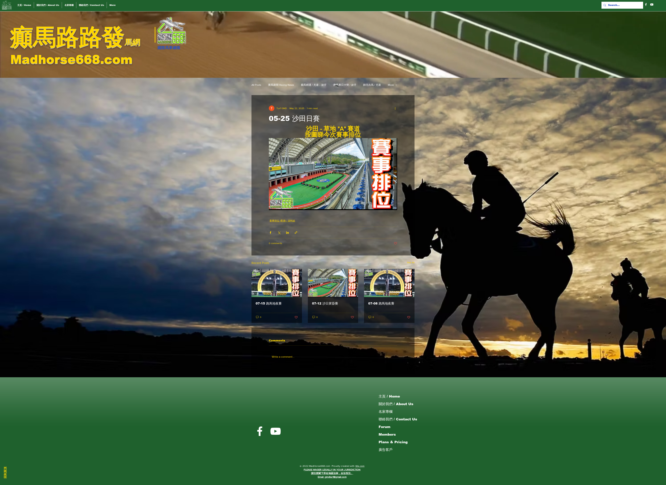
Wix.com (360, 466)
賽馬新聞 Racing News (281, 84)
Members (387, 434)
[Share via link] (296, 232)
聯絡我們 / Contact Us (398, 419)
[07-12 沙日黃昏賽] (333, 283)
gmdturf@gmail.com (336, 476)
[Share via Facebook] (270, 232)
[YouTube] (652, 4)
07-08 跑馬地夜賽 (381, 303)
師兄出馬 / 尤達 (372, 84)
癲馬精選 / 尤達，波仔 (313, 84)
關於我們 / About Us (396, 404)
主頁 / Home (389, 396)
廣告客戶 (385, 450)
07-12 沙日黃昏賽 (325, 303)
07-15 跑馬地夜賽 (269, 303)
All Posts (256, 84)
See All (411, 262)
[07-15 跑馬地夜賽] (276, 283)
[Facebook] (646, 4)
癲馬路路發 (67, 37)
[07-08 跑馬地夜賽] (389, 283)
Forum (384, 427)
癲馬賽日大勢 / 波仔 (344, 84)
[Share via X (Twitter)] (279, 232)
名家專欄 (385, 411)
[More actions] (395, 108)
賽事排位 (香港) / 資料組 (282, 220)
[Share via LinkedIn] (287, 232)
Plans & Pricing (393, 442)
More (391, 84)
